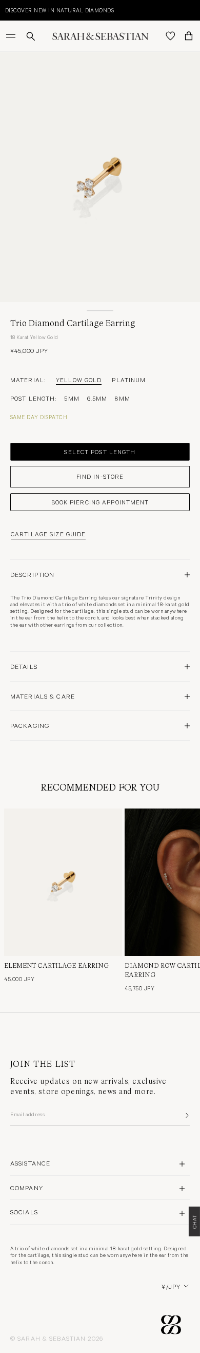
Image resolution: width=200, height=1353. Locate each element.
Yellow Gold (79, 379)
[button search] (30, 36)
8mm (122, 398)
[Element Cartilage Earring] (63, 882)
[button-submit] (186, 1115)
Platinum (129, 379)
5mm (71, 398)
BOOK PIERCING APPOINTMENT (100, 501)
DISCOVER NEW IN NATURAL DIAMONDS (59, 10)
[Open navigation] (11, 36)
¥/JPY (171, 1286)
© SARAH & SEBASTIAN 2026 (56, 1338)
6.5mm (97, 398)
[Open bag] (188, 36)
